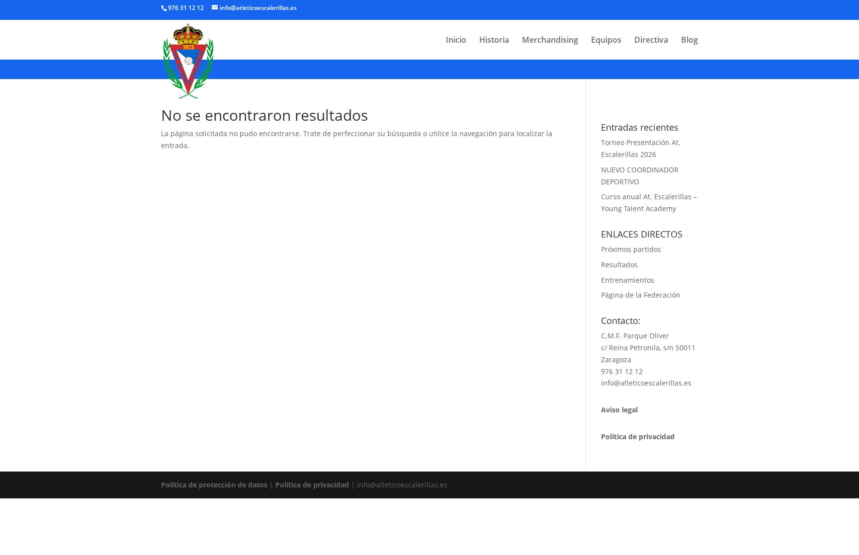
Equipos (606, 40)
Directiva (651, 40)
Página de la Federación (641, 295)
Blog (689, 40)
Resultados (619, 264)
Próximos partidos (631, 249)
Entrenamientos (627, 280)
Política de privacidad (312, 484)
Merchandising (550, 40)
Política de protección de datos (214, 484)
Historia (494, 40)
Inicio (456, 40)
